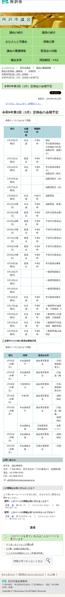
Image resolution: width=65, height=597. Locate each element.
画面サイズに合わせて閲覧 (18, 120)
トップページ (8, 68)
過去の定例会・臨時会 (12, 71)
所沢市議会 (25, 68)
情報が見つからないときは (28, 561)
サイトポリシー (8, 574)
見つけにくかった (17, 519)
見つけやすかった (24, 516)
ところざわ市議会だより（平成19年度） (25, 553)
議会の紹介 (16, 32)
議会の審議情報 (16, 51)
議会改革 (16, 60)
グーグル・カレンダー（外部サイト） (23, 103)
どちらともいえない (41, 505)
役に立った (21, 505)
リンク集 (51, 574)
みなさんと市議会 (16, 41)
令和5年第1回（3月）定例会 (15, 74)
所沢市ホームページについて (31, 574)
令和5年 (32, 71)
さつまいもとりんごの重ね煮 (20, 544)
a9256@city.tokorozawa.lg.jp (21, 480)
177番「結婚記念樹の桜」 (18, 548)
